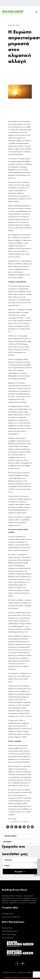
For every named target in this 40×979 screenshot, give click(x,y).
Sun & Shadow (8, 938)
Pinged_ (29, 972)
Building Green (8, 914)
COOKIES (25, 977)
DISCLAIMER (34, 977)
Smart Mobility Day (9, 931)
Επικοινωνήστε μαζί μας (11, 917)
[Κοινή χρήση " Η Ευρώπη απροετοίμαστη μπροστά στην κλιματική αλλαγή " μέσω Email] (28, 827)
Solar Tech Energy (9, 934)
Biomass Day (7, 928)
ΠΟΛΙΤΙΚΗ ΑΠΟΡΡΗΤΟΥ (12, 977)
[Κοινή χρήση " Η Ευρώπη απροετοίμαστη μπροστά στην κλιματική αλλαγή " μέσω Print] (32, 827)
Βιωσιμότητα (14, 25)
